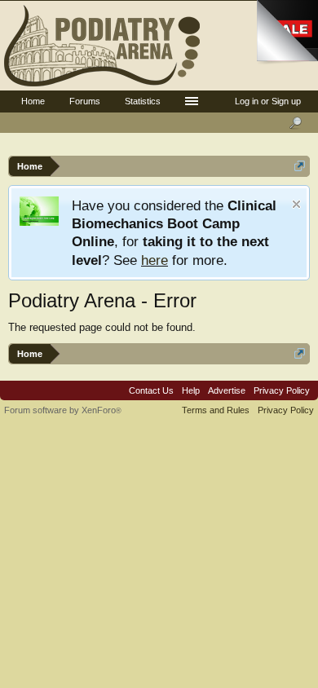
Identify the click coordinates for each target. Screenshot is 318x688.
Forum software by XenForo (62, 410)
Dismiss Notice (296, 204)
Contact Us (151, 390)
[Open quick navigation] (299, 166)
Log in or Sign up (268, 101)
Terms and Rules (216, 410)
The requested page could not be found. (102, 327)
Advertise (226, 390)
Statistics (143, 101)
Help (191, 390)
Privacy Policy (282, 390)
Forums (84, 101)
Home (33, 101)
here (154, 260)
